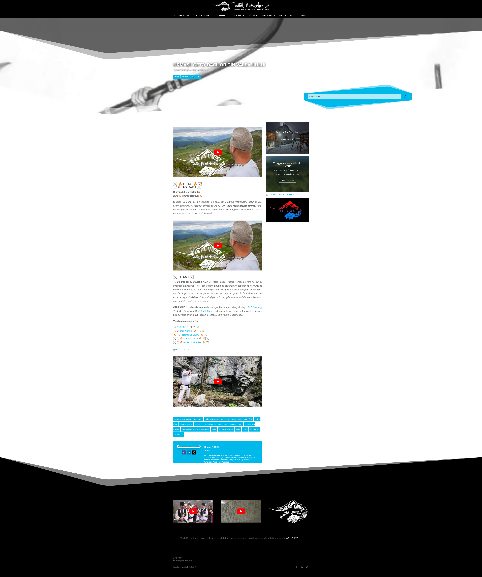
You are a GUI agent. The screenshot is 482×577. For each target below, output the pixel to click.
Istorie (177, 77)
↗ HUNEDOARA (202, 15)
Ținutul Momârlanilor (226, 429)
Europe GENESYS (186, 424)
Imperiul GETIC (210, 424)
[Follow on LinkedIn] (189, 452)
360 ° (281, 15)
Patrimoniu (220, 15)
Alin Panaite (198, 419)
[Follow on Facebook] (184, 452)
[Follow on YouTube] (194, 452)
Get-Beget (198, 424)
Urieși (245, 429)
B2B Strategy (255, 307)
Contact (304, 15)
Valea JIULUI (267, 15)
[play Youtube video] (217, 152)
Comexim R (225, 419)
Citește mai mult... (287, 180)
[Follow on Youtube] (302, 567)
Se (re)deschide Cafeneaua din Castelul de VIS (287, 132)
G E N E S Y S (292, 538)
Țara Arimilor (186, 331)
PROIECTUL (182, 327)
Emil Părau (207, 311)
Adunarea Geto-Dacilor (182, 419)
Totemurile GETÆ (189, 334)
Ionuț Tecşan (222, 424)
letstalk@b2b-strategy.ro (183, 561)
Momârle (185, 77)
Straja (214, 429)
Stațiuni (251, 15)
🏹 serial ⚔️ (178, 434)
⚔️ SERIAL (195, 77)
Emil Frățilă (248, 419)
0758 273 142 (178, 558)
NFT (240, 424)
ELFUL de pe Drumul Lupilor (287, 165)
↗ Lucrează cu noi (181, 15)
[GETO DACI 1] (181, 349)
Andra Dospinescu (211, 419)
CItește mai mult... (287, 142)
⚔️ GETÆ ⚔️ (254, 429)
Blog (292, 15)
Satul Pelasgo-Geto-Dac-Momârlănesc (195, 429)
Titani (238, 429)
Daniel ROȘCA (183, 70)
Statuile (190, 338)
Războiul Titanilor (192, 342)
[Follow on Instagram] (307, 567)
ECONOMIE (236, 15)
